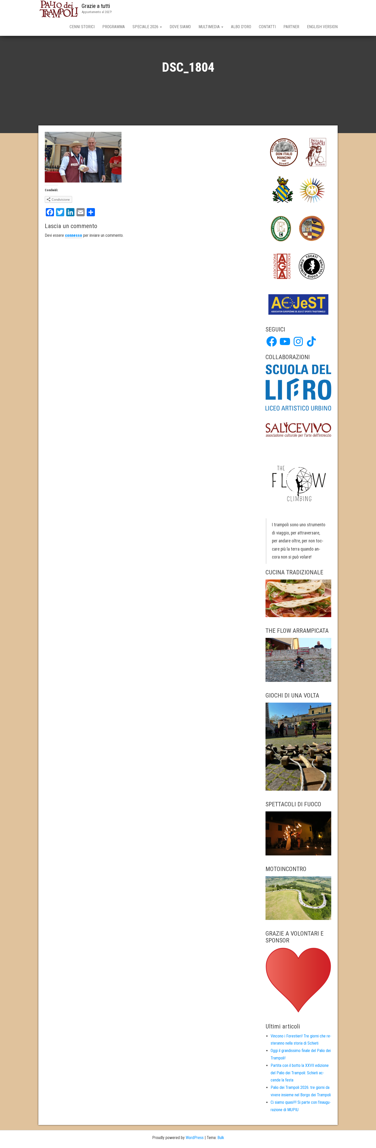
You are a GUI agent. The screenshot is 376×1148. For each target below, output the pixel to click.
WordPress (195, 1137)
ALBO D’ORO (241, 26)
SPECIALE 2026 (145, 26)
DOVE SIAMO (180, 26)
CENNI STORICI (82, 26)
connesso (73, 235)
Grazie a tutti (96, 6)
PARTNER (291, 26)
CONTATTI (267, 26)
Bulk (220, 1137)
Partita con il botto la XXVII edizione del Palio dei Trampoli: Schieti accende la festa (300, 1073)
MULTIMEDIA (209, 26)
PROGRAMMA (113, 26)
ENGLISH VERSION (322, 26)
